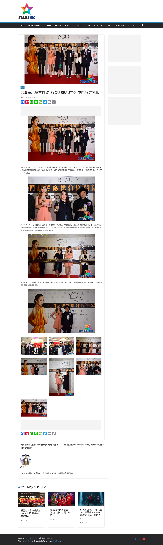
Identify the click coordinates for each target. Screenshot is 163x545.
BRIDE (49, 25)
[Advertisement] (61, 111)
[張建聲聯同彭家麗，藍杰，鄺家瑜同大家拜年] (61, 493)
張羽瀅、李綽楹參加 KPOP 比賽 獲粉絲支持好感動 (31, 513)
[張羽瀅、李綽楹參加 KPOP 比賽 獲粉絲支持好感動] (31, 493)
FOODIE (88, 25)
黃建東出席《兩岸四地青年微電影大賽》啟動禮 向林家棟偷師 (39, 446)
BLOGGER (131, 25)
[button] (42, 25)
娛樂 (22, 87)
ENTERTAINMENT (34, 25)
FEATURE (78, 25)
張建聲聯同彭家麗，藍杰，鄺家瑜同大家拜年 (60, 512)
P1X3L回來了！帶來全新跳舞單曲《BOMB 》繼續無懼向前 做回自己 (91, 514)
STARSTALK (120, 25)
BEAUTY (58, 25)
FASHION (68, 25)
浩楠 (33, 97)
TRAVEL (97, 25)
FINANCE (109, 25)
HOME (22, 25)
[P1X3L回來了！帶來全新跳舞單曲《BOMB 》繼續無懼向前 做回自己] (91, 493)
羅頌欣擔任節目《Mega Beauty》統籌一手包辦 (83, 444)
